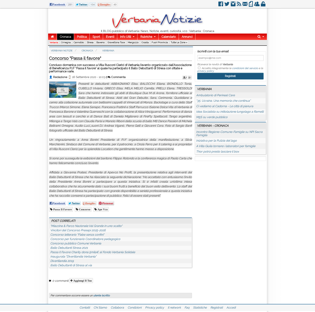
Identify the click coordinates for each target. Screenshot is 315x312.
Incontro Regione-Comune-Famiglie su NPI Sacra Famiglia (229, 133)
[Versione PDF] (251, 5)
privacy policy (205, 70)
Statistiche (200, 307)
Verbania (54, 42)
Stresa (90, 42)
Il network (174, 307)
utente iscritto (101, 295)
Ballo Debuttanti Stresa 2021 (69, 247)
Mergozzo (133, 42)
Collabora (117, 307)
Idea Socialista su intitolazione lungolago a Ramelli (230, 111)
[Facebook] (221, 5)
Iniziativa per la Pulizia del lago (216, 140)
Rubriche (146, 36)
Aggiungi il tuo (82, 280)
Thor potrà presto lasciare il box (217, 151)
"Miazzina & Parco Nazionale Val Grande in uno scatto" (86, 226)
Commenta (118, 77)
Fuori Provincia (160, 42)
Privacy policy (154, 307)
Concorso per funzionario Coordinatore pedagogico (85, 239)
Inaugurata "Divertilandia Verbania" (73, 256)
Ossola (145, 42)
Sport (96, 36)
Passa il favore (62, 209)
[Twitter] (227, 5)
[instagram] (233, 5)
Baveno (100, 42)
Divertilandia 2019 (62, 261)
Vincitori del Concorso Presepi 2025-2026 (78, 230)
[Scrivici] (245, 5)
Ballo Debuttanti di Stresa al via (71, 265)
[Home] (52, 37)
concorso (84, 209)
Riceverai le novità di (215, 64)
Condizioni (134, 307)
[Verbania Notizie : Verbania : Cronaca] (157, 28)
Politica (82, 36)
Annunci (187, 36)
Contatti (84, 307)
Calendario (169, 36)
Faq (186, 307)
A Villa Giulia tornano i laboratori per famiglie (225, 146)
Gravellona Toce (116, 42)
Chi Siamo (100, 307)
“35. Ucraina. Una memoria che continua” (223, 100)
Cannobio (79, 42)
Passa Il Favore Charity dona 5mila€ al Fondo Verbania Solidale (92, 252)
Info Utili (125, 36)
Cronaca (65, 36)
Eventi (110, 36)
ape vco (102, 209)
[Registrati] (257, 5)
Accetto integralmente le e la (230, 69)
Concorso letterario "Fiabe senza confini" (77, 234)
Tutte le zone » (179, 42)
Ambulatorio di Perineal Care (215, 95)
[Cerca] (261, 37)
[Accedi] (263, 5)
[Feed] (239, 5)
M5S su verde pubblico (212, 117)
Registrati (216, 307)
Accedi (231, 307)
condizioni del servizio (245, 68)
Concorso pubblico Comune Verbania (75, 243)
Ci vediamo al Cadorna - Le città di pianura (224, 106)
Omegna (66, 42)
